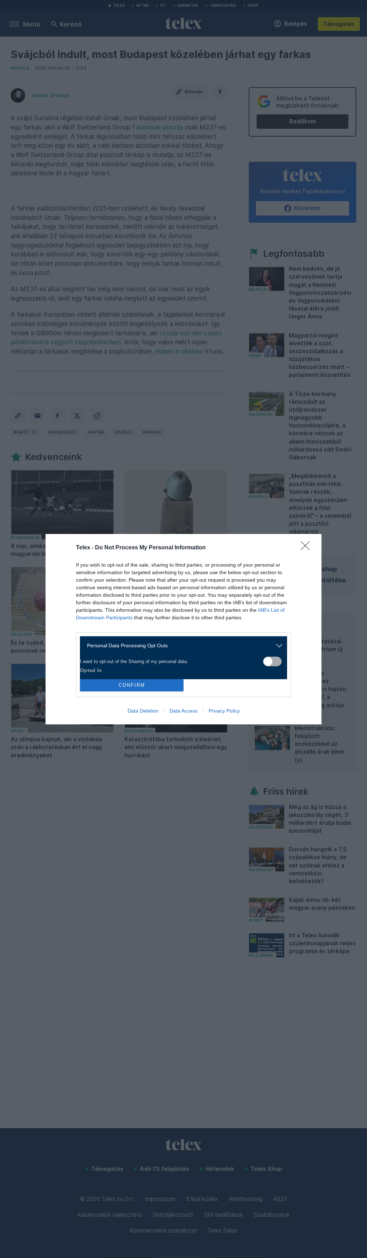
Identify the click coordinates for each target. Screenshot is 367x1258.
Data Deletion (143, 711)
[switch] (272, 661)
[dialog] (183, 629)
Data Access (183, 711)
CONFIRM (132, 685)
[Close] (307, 548)
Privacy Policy (224, 711)
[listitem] (181, 645)
